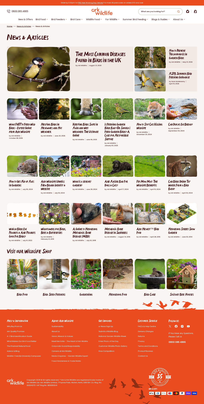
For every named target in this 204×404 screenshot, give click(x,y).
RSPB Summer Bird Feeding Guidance (180, 75)
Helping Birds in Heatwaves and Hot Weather (51, 128)
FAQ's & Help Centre (147, 326)
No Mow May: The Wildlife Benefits (147, 183)
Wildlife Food (93, 19)
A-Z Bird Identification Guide (19, 336)
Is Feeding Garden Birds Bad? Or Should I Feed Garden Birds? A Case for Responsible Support (117, 131)
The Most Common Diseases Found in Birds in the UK (100, 57)
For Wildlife (111, 19)
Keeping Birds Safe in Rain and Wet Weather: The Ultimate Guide (86, 130)
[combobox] (160, 11)
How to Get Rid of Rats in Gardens (21, 183)
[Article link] (70, 69)
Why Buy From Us (14, 326)
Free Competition (106, 351)
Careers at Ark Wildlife (62, 351)
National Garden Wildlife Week (112, 336)
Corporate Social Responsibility (66, 346)
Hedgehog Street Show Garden (181, 231)
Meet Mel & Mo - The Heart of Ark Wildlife (70, 341)
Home (9, 26)
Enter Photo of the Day (108, 341)
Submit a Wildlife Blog (108, 331)
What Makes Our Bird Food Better (21, 341)
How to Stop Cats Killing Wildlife (149, 126)
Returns (141, 336)
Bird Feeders (58, 19)
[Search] (179, 11)
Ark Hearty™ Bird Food (148, 231)
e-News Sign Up (106, 326)
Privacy (141, 341)
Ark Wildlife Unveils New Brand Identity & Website (53, 185)
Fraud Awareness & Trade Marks (66, 361)
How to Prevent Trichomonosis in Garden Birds (178, 54)
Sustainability (57, 326)
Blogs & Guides (160, 19)
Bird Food (41, 19)
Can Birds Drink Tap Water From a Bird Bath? (179, 185)
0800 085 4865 (20, 11)
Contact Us (143, 356)
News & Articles (24, 26)
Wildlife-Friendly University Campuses (24, 356)
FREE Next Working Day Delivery (90, 3)
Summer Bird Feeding (134, 19)
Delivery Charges (145, 331)
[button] (188, 11)
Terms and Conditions (148, 346)
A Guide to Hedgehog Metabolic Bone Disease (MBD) (85, 233)
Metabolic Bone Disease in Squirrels (116, 231)
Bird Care (75, 19)
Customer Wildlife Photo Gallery (113, 346)
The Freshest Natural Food (18, 346)
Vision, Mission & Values (62, 336)
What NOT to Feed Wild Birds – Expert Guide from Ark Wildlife (22, 128)
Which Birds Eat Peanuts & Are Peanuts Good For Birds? (22, 233)
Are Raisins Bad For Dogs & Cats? (116, 183)
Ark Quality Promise (15, 331)
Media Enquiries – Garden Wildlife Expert (70, 356)
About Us (178, 19)
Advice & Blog (13, 351)
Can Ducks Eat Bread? (180, 124)
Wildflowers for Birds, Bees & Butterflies (53, 231)
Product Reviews (145, 351)
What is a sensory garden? (82, 183)
